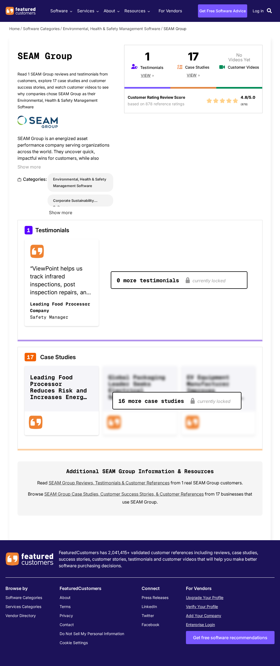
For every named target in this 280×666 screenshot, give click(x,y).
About (109, 10)
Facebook (150, 624)
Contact (67, 624)
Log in (258, 10)
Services (85, 10)
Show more (29, 167)
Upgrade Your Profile (204, 597)
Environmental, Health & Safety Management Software (111, 28)
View (146, 75)
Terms (65, 606)
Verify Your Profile (202, 606)
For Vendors (170, 10)
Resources (134, 10)
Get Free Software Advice (222, 10)
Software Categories (41, 28)
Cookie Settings (74, 642)
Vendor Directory (20, 615)
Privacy (66, 615)
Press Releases (155, 597)
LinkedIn (149, 606)
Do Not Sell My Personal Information (92, 633)
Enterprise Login (200, 624)
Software (59, 10)
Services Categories (23, 606)
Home (14, 28)
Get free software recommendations (230, 637)
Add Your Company (203, 615)
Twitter (148, 615)
